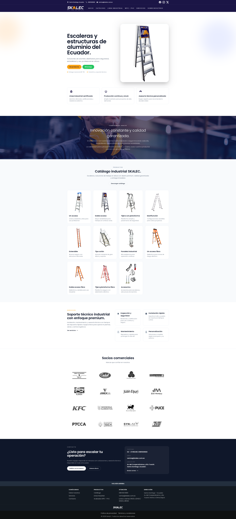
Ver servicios (72, 330)
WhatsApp (88, 67)
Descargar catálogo (118, 183)
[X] (167, 2)
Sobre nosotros (155, 8)
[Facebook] (160, 2)
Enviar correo (132, 471)
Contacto (72, 499)
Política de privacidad (109, 513)
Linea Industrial (115, 8)
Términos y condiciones (126, 513)
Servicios (140, 8)
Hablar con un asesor (76, 468)
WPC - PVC (129, 8)
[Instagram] (163, 2)
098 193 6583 (123, 493)
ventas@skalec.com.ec (106, 2)
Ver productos (74, 67)
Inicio (91, 8)
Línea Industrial (99, 496)
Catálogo (100, 8)
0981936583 (91, 2)
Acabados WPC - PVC (102, 499)
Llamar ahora (93, 468)
